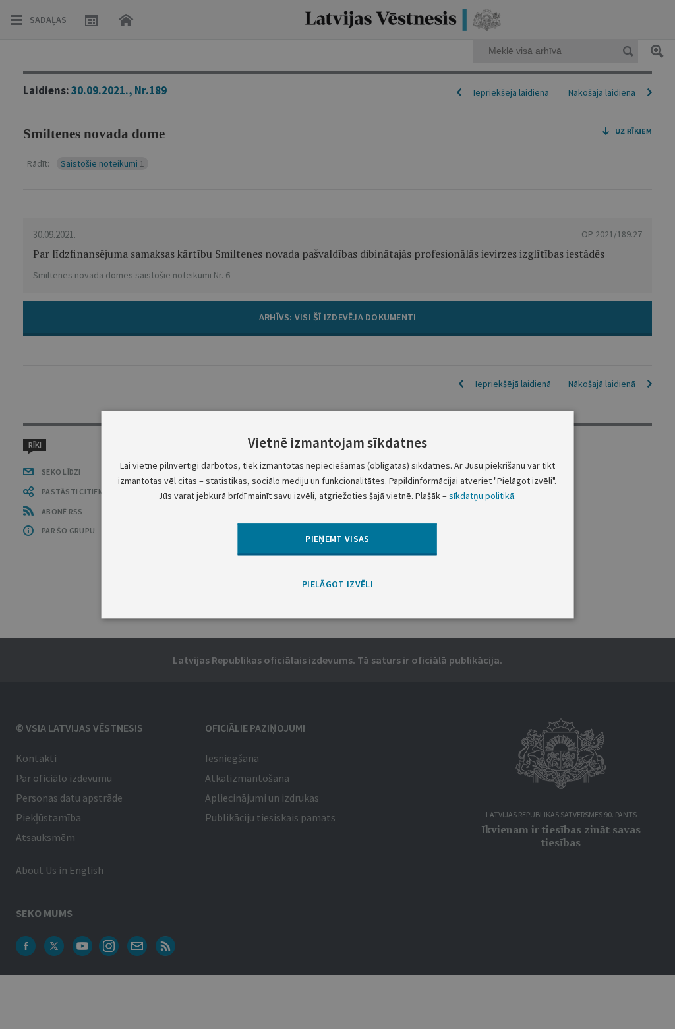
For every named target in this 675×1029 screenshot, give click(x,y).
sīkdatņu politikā (481, 496)
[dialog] (338, 514)
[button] (337, 585)
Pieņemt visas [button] (337, 538)
